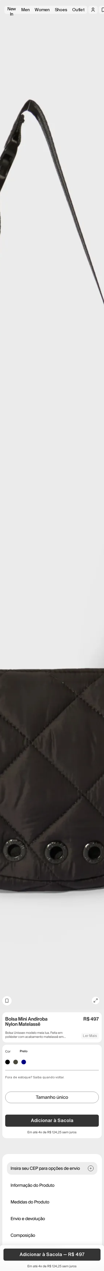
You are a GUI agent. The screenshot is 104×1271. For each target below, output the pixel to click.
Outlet (78, 10)
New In (11, 10)
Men (25, 10)
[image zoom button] (95, 1000)
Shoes (61, 10)
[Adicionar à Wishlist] (7, 1000)
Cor (7, 1052)
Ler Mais (90, 1036)
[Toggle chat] (94, 46)
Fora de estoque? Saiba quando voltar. (34, 1077)
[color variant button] (7, 1062)
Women (42, 10)
